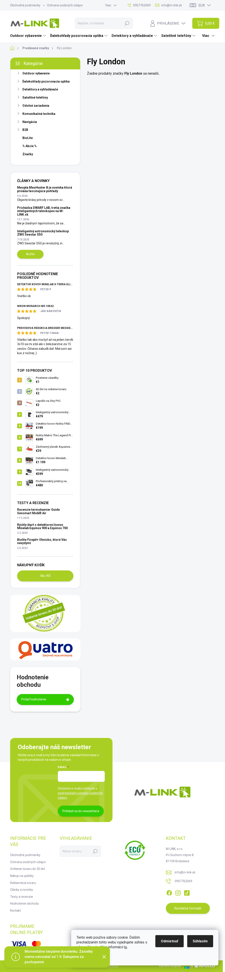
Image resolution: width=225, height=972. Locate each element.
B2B (25, 130)
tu (125, 947)
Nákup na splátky (22, 876)
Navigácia (29, 122)
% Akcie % (29, 146)
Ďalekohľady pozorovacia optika (46, 81)
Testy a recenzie (21, 896)
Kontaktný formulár (187, 908)
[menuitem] (28, 35)
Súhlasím (200, 941)
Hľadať (127, 23)
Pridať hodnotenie (33, 699)
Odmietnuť (169, 941)
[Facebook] (169, 892)
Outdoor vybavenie (36, 73)
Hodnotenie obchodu (24, 903)
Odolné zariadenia (35, 105)
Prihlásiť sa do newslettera (80, 811)
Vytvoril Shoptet (170, 966)
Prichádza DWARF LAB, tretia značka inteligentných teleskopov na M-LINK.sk (43, 211)
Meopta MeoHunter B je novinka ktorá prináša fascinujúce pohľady (44, 189)
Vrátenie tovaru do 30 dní (27, 869)
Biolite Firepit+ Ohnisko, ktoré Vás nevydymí (42, 541)
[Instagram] (178, 892)
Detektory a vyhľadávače (40, 89)
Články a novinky (21, 889)
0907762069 (183, 881)
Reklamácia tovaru (23, 883)
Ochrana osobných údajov (65, 5)
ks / (45, 575)
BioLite (27, 138)
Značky (27, 154)
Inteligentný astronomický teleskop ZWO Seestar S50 (43, 232)
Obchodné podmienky (25, 5)
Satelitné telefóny (35, 97)
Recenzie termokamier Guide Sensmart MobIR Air (38, 511)
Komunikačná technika (38, 113)
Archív (30, 254)
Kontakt (15, 910)
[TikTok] (186, 892)
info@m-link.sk (185, 872)
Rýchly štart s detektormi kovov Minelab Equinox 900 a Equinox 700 (42, 526)
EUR (201, 5)
